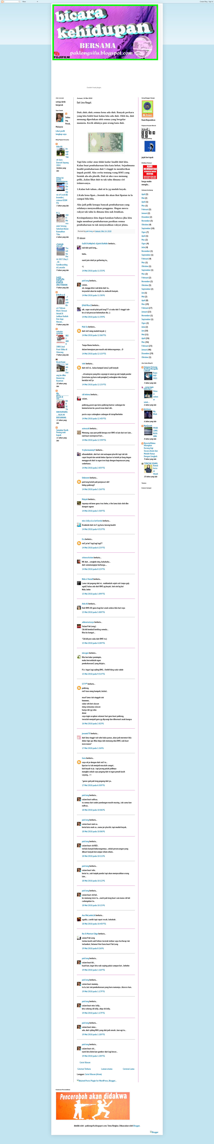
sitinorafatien (87, 557)
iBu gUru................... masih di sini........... (62, 396)
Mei (143, 198)
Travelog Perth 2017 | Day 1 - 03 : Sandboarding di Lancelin (62, 258)
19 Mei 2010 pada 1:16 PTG (93, 969)
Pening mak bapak (61, 433)
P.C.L (58, 212)
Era (83, 539)
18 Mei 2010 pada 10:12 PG (93, 880)
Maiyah (85, 499)
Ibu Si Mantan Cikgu (90, 933)
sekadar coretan (59, 332)
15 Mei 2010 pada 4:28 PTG (93, 643)
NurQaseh (148, 425)
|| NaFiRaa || (86, 305)
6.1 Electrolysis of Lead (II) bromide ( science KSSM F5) (62, 193)
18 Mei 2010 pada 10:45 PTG (94, 923)
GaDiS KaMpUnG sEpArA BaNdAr (95, 243)
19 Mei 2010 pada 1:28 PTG (93, 1055)
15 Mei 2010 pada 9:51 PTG (93, 673)
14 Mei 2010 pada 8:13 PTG (93, 569)
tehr (83, 363)
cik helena (86, 394)
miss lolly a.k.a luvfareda (92, 520)
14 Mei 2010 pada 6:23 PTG (93, 547)
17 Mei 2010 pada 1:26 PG (93, 748)
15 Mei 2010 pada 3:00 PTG (93, 612)
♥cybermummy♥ (88, 449)
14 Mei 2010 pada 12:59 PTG (94, 440)
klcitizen (147, 409)
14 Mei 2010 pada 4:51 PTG (93, 529)
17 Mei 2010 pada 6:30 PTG (93, 785)
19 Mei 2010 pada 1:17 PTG (93, 991)
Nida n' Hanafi (87, 579)
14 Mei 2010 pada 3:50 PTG (93, 510)
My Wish (155, 412)
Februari (145, 209)
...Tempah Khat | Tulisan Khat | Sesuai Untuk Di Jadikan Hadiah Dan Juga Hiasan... (62, 309)
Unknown (85, 477)
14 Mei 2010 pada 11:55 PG (93, 270)
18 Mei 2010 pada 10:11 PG (93, 856)
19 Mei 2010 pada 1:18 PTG (93, 1034)
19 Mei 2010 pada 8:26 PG (93, 948)
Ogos (144, 232)
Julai (143, 247)
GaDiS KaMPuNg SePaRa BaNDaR (60, 280)
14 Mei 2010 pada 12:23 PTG (94, 384)
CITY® (84, 683)
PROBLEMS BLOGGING (155, 432)
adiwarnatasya (88, 622)
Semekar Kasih (62, 430)
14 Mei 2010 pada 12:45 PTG (94, 418)
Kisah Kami (60, 362)
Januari (144, 213)
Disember (145, 216)
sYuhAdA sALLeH (59, 245)
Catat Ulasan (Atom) (93, 1074)
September (146, 228)
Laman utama (106, 1068)
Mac (143, 205)
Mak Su (85, 326)
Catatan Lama (128, 1068)
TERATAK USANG (151, 463)
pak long (85, 280)
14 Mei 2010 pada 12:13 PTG (94, 353)
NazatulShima (149, 443)
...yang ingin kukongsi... (148, 388)
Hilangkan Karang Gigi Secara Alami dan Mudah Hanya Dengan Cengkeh (151, 451)
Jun (143, 292)
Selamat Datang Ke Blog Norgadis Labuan (151, 369)
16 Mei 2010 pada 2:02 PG (93, 723)
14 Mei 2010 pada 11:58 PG (93, 295)
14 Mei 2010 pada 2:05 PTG (93, 467)
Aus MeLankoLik (88, 915)
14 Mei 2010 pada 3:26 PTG (93, 489)
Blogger (136, 1125)
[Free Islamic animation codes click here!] (150, 178)
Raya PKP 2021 (155, 375)
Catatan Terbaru (84, 1068)
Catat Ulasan (85, 1062)
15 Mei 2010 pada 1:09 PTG (93, 593)
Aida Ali (85, 603)
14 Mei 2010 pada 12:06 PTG (94, 335)
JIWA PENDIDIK (62, 284)
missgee (85, 652)
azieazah (85, 428)
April (143, 194)
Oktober (145, 224)
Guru (84, 758)
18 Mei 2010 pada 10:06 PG (93, 809)
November (146, 220)
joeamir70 (86, 733)
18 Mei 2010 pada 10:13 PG (93, 905)
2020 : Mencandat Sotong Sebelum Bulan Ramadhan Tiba (62, 225)
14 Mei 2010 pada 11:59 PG (93, 316)
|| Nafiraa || (60, 294)
